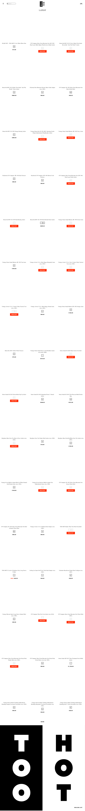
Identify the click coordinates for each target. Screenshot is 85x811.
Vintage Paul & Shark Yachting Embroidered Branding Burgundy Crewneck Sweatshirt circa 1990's (42, 704)
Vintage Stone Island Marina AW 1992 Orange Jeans (70, 306)
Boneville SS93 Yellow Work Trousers (14, 350)
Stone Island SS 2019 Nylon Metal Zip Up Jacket (14, 394)
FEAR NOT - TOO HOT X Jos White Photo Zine (14, 43)
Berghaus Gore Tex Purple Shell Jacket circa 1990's (42, 438)
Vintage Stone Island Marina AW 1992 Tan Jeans (14, 262)
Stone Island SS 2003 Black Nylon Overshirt (71, 350)
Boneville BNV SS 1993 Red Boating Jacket (14, 219)
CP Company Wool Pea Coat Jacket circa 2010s (42, 614)
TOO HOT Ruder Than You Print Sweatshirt (71, 526)
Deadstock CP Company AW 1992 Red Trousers (14, 175)
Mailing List (78, 807)
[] (81, 4)
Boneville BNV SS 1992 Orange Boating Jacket (14, 131)
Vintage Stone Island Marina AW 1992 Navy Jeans (71, 131)
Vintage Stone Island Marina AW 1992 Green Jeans (70, 219)
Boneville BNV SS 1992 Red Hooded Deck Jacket (42, 219)
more (42, 722)
